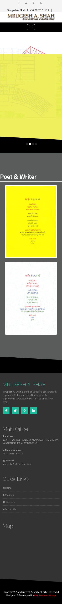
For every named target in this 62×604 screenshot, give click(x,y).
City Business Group (45, 595)
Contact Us (10, 509)
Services (10, 502)
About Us (9, 495)
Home (8, 488)
